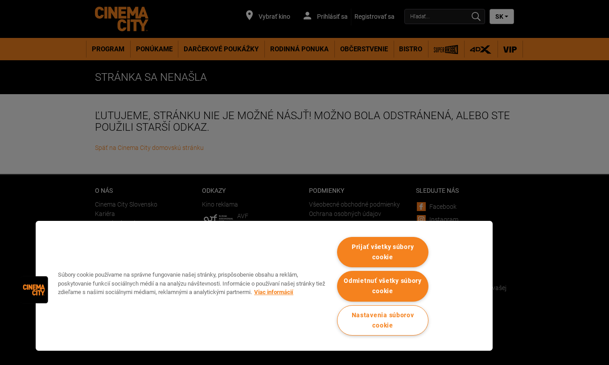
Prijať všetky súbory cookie (383, 252)
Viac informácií (273, 292)
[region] (264, 286)
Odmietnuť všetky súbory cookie (383, 286)
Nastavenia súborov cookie (383, 320)
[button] (34, 289)
